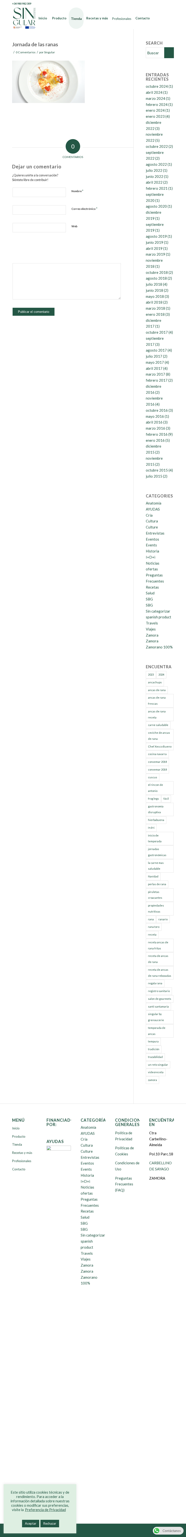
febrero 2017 (157, 380)
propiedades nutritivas (156, 908)
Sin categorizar (158, 611)
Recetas (152, 587)
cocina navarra (157, 754)
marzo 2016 (155, 428)
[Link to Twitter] (155, 3)
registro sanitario (159, 991)
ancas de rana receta (157, 714)
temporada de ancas (156, 1030)
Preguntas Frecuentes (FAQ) (124, 1184)
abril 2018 (154, 302)
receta (152, 934)
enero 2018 (155, 314)
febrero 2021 (157, 188)
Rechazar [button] (49, 1523)
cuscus (152, 777)
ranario (163, 919)
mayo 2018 (155, 296)
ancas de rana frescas (157, 700)
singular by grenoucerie (156, 1017)
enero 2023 (155, 116)
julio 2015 (154, 476)
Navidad (153, 876)
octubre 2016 (157, 410)
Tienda (17, 1144)
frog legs (153, 798)
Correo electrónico (84, 209)
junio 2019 (154, 242)
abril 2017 (154, 368)
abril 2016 (154, 422)
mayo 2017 (155, 362)
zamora (152, 1079)
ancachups (155, 682)
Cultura (152, 521)
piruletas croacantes (155, 894)
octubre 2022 (157, 146)
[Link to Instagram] (170, 3)
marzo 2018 (155, 308)
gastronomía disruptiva (155, 809)
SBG (149, 599)
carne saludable (158, 724)
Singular (49, 52)
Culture (152, 527)
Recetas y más (22, 1153)
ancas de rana (157, 690)
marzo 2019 (155, 254)
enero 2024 (155, 110)
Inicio (16, 1128)
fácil (166, 798)
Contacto (18, 1169)
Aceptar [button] (30, 1523)
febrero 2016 (157, 434)
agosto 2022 (156, 164)
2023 (151, 674)
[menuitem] (42, 18)
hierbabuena (156, 819)
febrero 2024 (157, 104)
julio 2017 (154, 356)
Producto (18, 1136)
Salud (150, 593)
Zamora (152, 635)
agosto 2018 (156, 278)
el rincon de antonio (155, 787)
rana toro (153, 926)
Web (74, 226)
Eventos (152, 539)
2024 (161, 674)
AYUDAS (153, 509)
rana (151, 919)
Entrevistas (155, 533)
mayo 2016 (155, 416)
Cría (149, 515)
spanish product (158, 617)
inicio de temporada (155, 838)
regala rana (155, 983)
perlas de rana (157, 884)
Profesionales (21, 1161)
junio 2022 (154, 176)
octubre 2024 (157, 86)
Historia (152, 551)
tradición (153, 1049)
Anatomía (153, 503)
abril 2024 (154, 92)
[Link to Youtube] (162, 3)
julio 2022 (154, 170)
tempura (153, 1041)
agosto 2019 (156, 236)
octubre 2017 (157, 332)
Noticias (152, 563)
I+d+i (151, 827)
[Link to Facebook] (148, 3)
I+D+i (150, 557)
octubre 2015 (157, 470)
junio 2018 (154, 290)
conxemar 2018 (157, 761)
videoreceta (155, 1072)
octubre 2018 (157, 272)
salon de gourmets (159, 998)
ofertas (152, 569)
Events (151, 545)
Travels (152, 623)
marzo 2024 (155, 98)
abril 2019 (154, 248)
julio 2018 (154, 284)
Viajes (151, 629)
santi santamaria (158, 1006)
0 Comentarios (26, 52)
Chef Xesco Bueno (159, 746)
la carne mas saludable (156, 865)
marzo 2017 (155, 374)
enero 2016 (155, 440)
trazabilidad (155, 1056)
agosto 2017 (156, 350)
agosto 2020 (156, 206)
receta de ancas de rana (158, 958)
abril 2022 (154, 182)
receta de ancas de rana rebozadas (159, 972)
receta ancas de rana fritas (158, 945)
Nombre (77, 191)
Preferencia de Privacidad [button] (45, 1510)
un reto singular (158, 1064)
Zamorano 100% (159, 647)
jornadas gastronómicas (157, 852)
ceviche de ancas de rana (159, 735)
